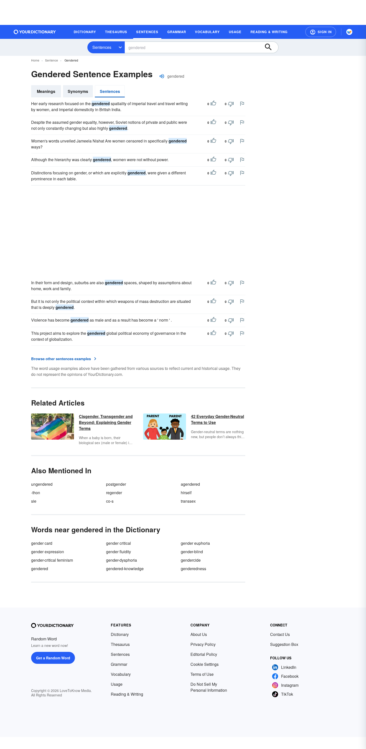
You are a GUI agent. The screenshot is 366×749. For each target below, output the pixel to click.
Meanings (46, 91)
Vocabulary (121, 674)
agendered (190, 484)
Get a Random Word (53, 657)
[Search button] (270, 47)
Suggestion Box (284, 644)
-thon (35, 492)
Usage (116, 684)
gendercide (191, 560)
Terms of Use (202, 674)
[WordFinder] (349, 32)
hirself (186, 492)
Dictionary (120, 634)
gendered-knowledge (125, 568)
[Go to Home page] (35, 32)
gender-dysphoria (121, 560)
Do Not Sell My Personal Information (208, 687)
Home (35, 60)
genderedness (193, 568)
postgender (116, 484)
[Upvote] (213, 104)
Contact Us (280, 634)
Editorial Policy (203, 654)
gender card (41, 543)
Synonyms (78, 91)
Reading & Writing (127, 694)
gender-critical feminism (52, 560)
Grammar (119, 664)
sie (33, 501)
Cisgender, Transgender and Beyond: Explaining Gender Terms (106, 422)
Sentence (51, 60)
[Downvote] (231, 104)
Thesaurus (120, 644)
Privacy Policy (203, 644)
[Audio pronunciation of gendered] (162, 76)
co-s (110, 501)
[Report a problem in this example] (242, 104)
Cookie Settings (204, 664)
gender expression (47, 551)
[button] (320, 32)
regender (114, 492)
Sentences (101, 47)
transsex (188, 501)
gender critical (118, 543)
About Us (198, 634)
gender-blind (192, 551)
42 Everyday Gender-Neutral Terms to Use (217, 419)
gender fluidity (118, 551)
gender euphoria (195, 543)
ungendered (42, 484)
